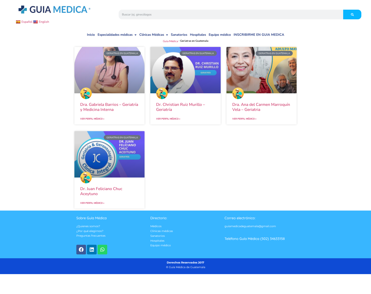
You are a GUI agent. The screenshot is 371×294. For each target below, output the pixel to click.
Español (26, 22)
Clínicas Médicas (151, 34)
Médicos (156, 226)
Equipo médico (220, 34)
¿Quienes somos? (88, 226)
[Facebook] (81, 249)
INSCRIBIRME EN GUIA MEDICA (259, 34)
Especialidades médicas (115, 34)
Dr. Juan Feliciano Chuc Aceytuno (101, 191)
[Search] (352, 14)
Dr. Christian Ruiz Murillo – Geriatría (180, 107)
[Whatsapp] (102, 249)
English (44, 22)
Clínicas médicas (161, 231)
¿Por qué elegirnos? (89, 231)
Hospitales (198, 34)
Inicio (91, 34)
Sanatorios (179, 34)
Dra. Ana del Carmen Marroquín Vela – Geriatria (261, 107)
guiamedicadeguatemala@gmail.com (250, 226)
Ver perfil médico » (92, 118)
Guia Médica (170, 41)
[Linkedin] (92, 249)
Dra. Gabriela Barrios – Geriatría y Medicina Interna (109, 107)
